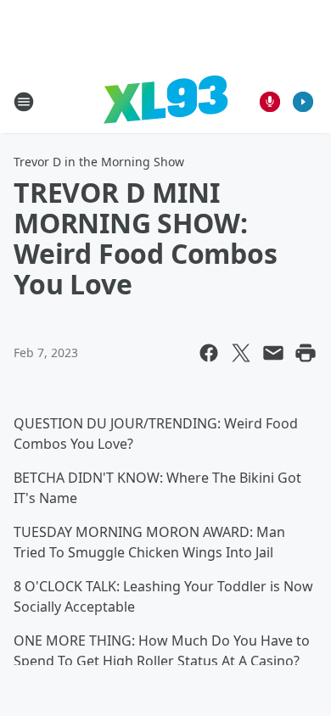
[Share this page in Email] (273, 353)
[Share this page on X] (241, 353)
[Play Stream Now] (303, 102)
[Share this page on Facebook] (209, 353)
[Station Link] (165, 101)
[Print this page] (305, 353)
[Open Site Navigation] (24, 102)
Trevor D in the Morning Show (99, 162)
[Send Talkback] (270, 102)
